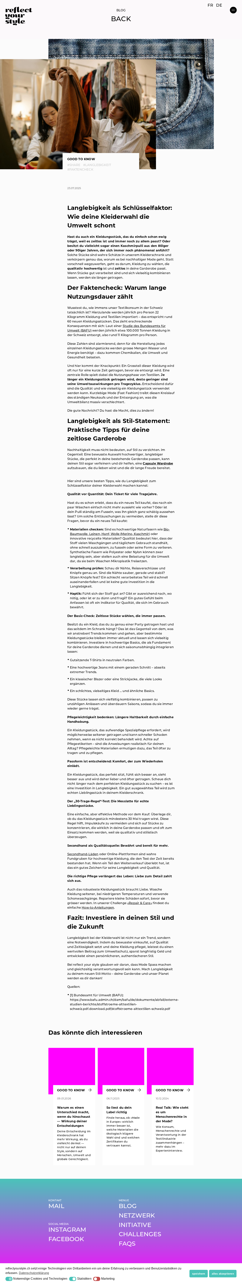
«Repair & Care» (139, 903)
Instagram (67, 1230)
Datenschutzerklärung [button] (34, 1273)
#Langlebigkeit (97, 165)
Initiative (135, 1225)
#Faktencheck (80, 169)
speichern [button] (198, 1273)
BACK (121, 19)
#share (74, 165)
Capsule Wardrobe (158, 463)
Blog (128, 1207)
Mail (56, 1207)
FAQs (127, 1244)
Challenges (140, 1235)
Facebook (66, 1240)
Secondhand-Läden (83, 854)
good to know (81, 159)
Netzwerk (137, 1216)
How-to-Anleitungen (98, 907)
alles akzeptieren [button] (223, 1273)
